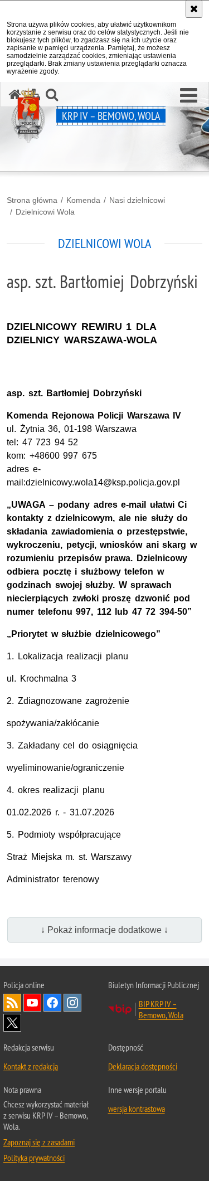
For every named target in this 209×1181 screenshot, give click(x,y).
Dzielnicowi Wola (45, 211)
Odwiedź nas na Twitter (12, 1023)
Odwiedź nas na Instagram (72, 1003)
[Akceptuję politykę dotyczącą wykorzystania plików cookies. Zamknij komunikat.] (194, 9)
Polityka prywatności (34, 1157)
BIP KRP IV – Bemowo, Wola (161, 1009)
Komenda (83, 200)
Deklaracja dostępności (142, 1066)
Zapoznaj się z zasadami (39, 1142)
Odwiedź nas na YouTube (32, 1003)
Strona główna (32, 200)
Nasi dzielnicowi (137, 200)
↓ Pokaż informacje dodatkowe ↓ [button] (104, 930)
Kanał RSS (12, 1003)
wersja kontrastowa (136, 1108)
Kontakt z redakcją (30, 1066)
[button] (188, 96)
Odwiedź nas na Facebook (52, 1003)
